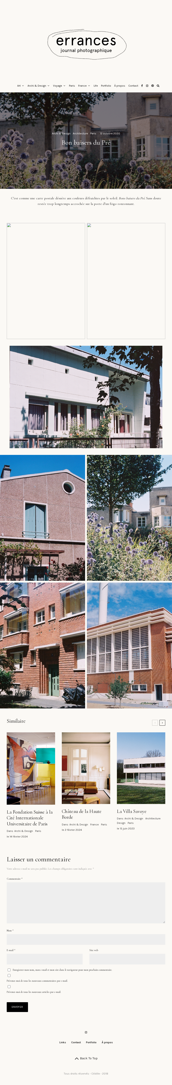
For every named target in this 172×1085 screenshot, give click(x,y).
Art (19, 85)
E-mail (11, 950)
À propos (119, 85)
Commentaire (14, 878)
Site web (93, 950)
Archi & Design (37, 85)
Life (96, 85)
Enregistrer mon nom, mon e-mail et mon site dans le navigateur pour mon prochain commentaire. (62, 969)
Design (121, 823)
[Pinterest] (152, 86)
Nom (10, 930)
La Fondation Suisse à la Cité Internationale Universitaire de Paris (30, 818)
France (82, 85)
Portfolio (106, 85)
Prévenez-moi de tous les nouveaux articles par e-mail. (34, 991)
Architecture (80, 133)
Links (62, 1042)
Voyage (57, 85)
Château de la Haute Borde (81, 814)
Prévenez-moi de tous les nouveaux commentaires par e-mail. (37, 980)
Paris (72, 85)
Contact (133, 85)
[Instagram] (147, 86)
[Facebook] (142, 86)
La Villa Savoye (131, 811)
